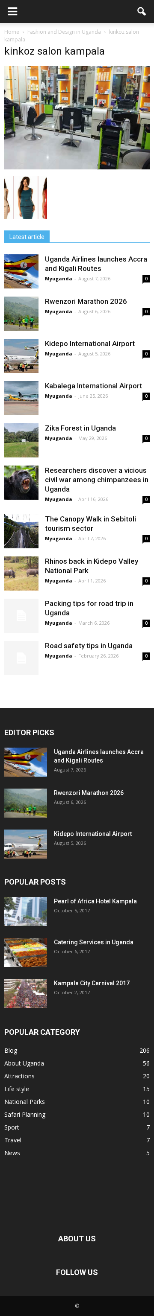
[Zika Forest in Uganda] (21, 440)
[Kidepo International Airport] (21, 356)
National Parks (24, 1102)
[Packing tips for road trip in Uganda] (21, 616)
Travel (12, 1140)
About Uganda (24, 1063)
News (12, 1153)
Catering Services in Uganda (93, 942)
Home (11, 31)
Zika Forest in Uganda (80, 428)
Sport (11, 1127)
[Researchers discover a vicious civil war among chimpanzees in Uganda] (21, 483)
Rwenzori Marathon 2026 (86, 301)
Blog (10, 1050)
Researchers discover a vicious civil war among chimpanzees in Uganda (96, 479)
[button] (142, 11)
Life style (16, 1089)
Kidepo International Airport (90, 343)
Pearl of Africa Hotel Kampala (95, 901)
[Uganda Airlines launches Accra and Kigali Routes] (21, 271)
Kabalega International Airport (93, 385)
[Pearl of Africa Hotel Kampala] (25, 911)
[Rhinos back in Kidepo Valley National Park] (21, 573)
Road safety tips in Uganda (89, 645)
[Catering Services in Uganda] (25, 952)
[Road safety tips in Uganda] (21, 658)
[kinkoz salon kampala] (77, 167)
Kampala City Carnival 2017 (92, 983)
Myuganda (58, 278)
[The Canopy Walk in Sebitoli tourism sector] (21, 531)
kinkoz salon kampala (54, 51)
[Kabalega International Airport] (21, 398)
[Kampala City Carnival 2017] (25, 993)
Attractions (19, 1076)
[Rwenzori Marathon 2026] (21, 314)
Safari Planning (24, 1114)
